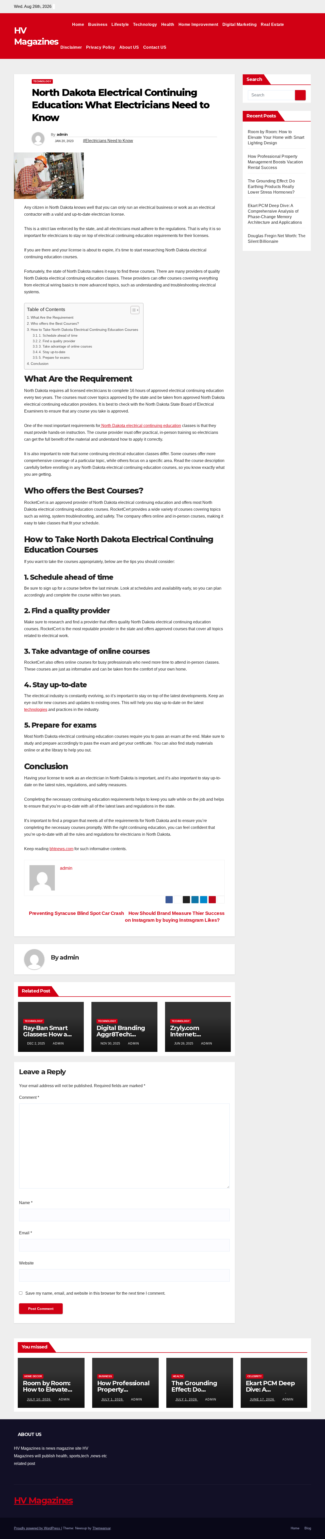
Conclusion (39, 364)
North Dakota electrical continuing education (140, 425)
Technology (145, 24)
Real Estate (272, 24)
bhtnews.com (61, 849)
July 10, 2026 (39, 1399)
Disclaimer (71, 47)
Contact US (155, 47)
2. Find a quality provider (57, 341)
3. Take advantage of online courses (65, 346)
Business (97, 24)
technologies (35, 709)
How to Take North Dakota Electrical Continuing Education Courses (84, 330)
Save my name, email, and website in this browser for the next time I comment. (95, 1293)
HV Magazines (43, 1500)
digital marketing (239, 24)
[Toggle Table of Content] (132, 310)
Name (25, 1203)
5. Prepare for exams (54, 358)
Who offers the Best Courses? (55, 323)
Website (26, 1263)
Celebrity (254, 1376)
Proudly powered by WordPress (37, 1528)
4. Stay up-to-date (52, 352)
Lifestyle (120, 24)
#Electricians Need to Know (108, 141)
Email (25, 1233)
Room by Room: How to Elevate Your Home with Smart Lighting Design (276, 137)
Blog (307, 1528)
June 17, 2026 (262, 1399)
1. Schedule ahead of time (58, 335)
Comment (29, 1097)
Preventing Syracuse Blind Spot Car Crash (76, 913)
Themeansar (101, 1528)
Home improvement (198, 24)
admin (62, 134)
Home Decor (33, 1376)
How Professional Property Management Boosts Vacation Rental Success (275, 162)
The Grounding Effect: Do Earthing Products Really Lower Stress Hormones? (271, 186)
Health (167, 24)
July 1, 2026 (112, 1399)
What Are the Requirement (52, 317)
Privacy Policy (100, 47)
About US (129, 47)
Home (78, 24)
